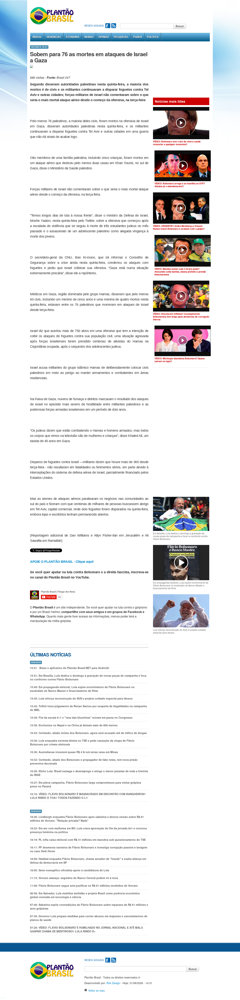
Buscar (180, 26)
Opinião (103, 37)
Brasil (37, 37)
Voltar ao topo (96, 990)
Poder (137, 37)
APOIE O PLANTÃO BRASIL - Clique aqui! (62, 562)
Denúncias (54, 37)
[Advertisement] (152, 11)
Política (152, 37)
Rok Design (113, 983)
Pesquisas (121, 37)
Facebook (107, 25)
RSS (113, 25)
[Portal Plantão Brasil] (52, 15)
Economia (72, 37)
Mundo (88, 37)
